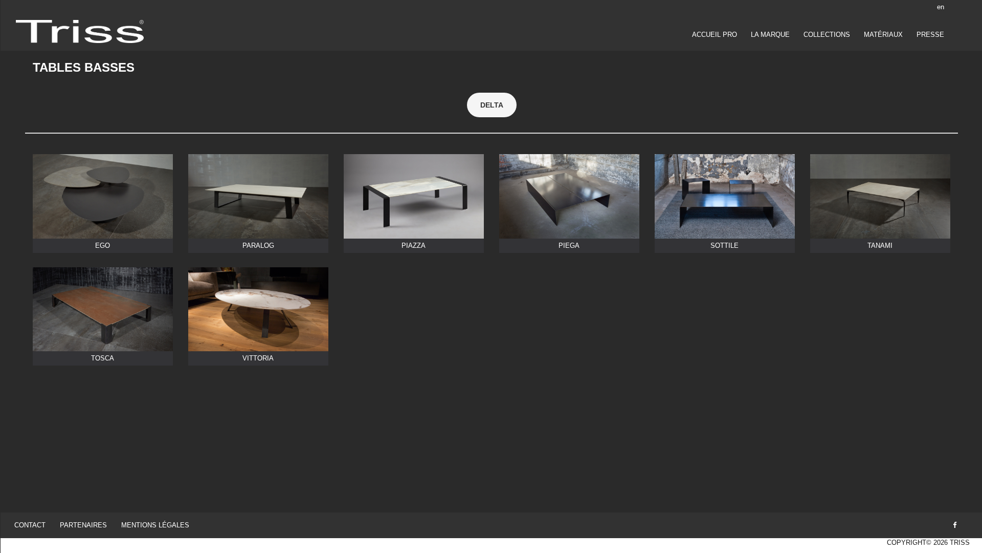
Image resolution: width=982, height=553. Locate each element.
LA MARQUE (770, 34)
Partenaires (83, 525)
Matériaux (883, 34)
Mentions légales (155, 525)
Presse (930, 34)
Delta (491, 105)
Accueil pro (714, 34)
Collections (827, 34)
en (940, 7)
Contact (30, 525)
